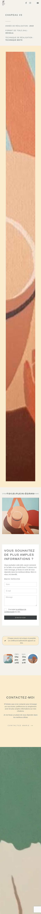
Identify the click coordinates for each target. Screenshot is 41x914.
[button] (37, 2)
